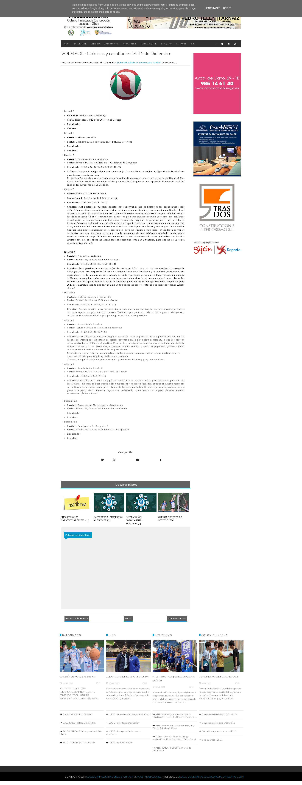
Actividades (80, 44)
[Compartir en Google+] (114, 460)
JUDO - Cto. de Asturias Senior (124, 722)
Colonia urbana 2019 (212, 739)
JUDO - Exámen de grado (121, 742)
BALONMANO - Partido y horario (79, 742)
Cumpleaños (129, 44)
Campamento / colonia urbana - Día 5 (218, 676)
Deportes (95, 44)
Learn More (212, 8)
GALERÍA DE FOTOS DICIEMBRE (79, 722)
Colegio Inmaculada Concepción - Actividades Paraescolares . (124, 776)
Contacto (166, 44)
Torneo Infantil (149, 44)
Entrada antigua (177, 618)
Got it (227, 8)
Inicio (66, 44)
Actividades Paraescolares (140, 62)
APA (192, 44)
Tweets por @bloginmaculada (206, 242)
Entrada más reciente (77, 618)
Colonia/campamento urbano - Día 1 (219, 731)
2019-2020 (121, 62)
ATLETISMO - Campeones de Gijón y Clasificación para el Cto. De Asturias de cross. (175, 715)
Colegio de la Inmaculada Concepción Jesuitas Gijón (211, 776)
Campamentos (112, 44)
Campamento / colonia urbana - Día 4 (219, 714)
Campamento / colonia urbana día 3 (218, 722)
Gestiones (181, 44)
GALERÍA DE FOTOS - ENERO (77, 714)
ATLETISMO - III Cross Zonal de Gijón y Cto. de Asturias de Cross (173, 726)
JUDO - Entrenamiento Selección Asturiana (129, 714)
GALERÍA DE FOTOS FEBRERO (77, 676)
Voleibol (157, 62)
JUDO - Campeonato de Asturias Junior (127, 676)
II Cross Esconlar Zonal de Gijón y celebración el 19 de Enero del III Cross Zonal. (174, 738)
